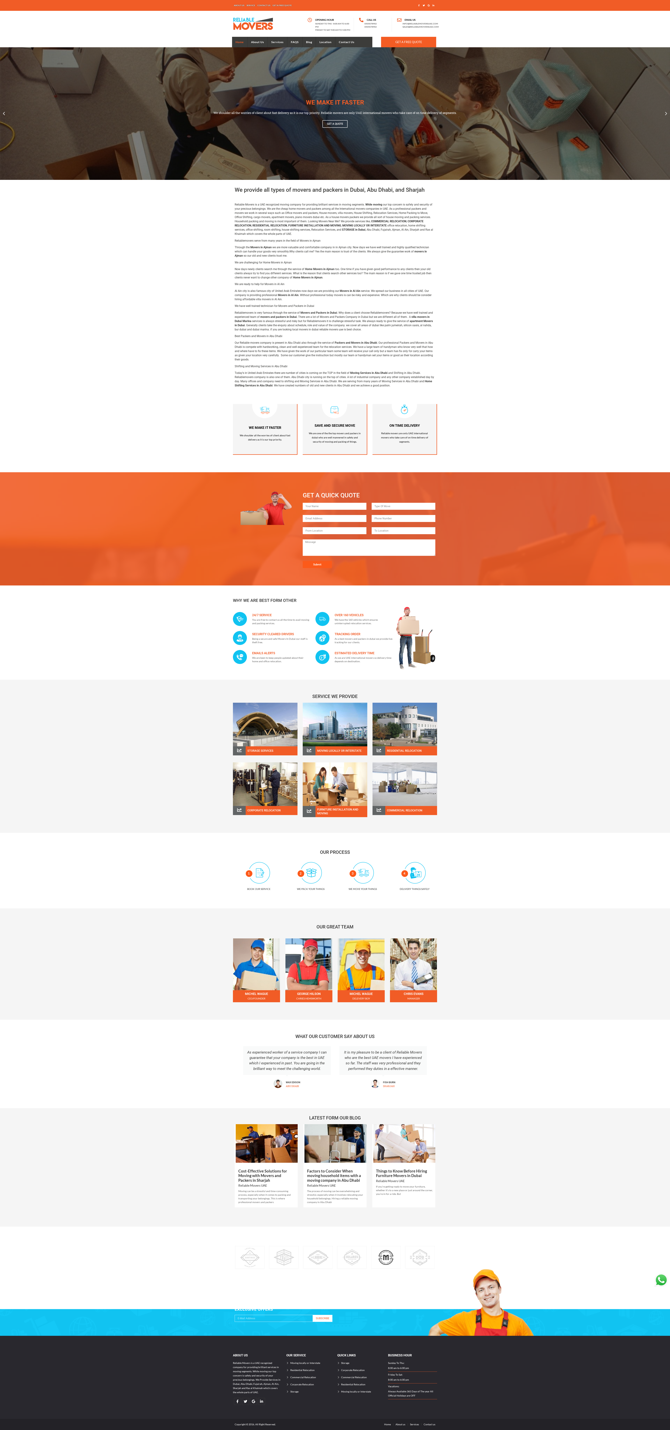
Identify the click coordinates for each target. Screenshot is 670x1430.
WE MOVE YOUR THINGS (363, 888)
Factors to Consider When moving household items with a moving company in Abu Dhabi (334, 1176)
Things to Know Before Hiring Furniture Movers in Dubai (401, 1173)
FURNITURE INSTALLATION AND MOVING (314, 225)
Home (240, 42)
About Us (257, 42)
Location (325, 42)
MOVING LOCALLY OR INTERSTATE (339, 750)
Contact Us (346, 42)
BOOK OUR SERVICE (258, 888)
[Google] (429, 5)
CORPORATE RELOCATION (264, 810)
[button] (4, 113)
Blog (309, 42)
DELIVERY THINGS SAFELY (415, 888)
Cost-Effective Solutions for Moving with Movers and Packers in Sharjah (262, 1176)
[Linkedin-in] (433, 5)
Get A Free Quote (408, 42)
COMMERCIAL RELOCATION (404, 810)
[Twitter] (424, 5)
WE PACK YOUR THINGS (311, 888)
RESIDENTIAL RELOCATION (269, 225)
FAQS (295, 42)
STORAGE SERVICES (260, 750)
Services (277, 42)
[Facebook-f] (419, 5)
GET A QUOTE (335, 123)
